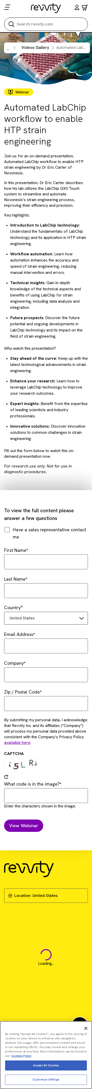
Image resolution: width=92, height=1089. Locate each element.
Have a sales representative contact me (49, 533)
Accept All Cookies (46, 1065)
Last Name (15, 579)
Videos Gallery (35, 47)
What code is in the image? (32, 784)
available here (17, 742)
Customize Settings (45, 1079)
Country (12, 607)
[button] (77, 8)
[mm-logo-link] (46, 8)
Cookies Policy (21, 1056)
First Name (15, 550)
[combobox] (46, 618)
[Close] (85, 1028)
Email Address (18, 634)
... (8, 48)
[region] (46, 1055)
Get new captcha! (6, 777)
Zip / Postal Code (22, 692)
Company (14, 663)
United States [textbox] (22, 618)
